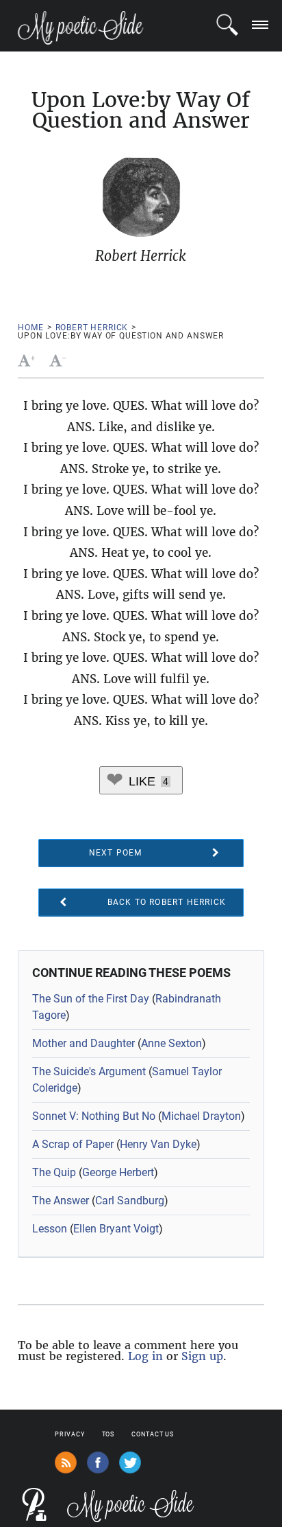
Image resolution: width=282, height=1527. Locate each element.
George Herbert (118, 1172)
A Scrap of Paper (73, 1144)
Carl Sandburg (129, 1200)
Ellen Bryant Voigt (116, 1228)
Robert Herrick (92, 327)
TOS (108, 1434)
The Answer (60, 1200)
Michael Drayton (201, 1116)
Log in (145, 1356)
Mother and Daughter (83, 1043)
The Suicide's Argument (89, 1071)
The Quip (54, 1172)
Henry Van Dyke (158, 1144)
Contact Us (152, 1434)
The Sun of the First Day (90, 998)
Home (30, 327)
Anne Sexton (171, 1043)
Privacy (69, 1434)
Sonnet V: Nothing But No (93, 1116)
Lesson (49, 1228)
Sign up (202, 1356)
